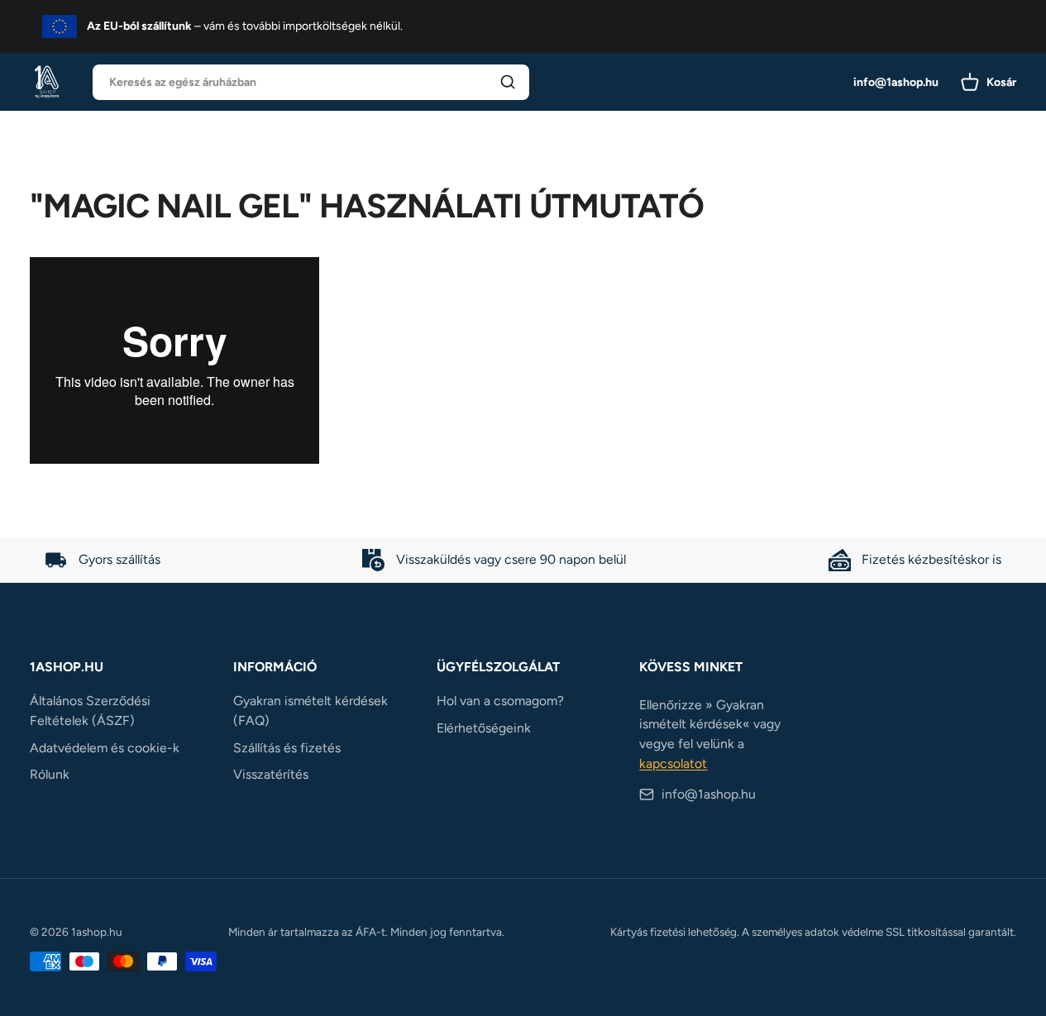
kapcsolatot (673, 763)
